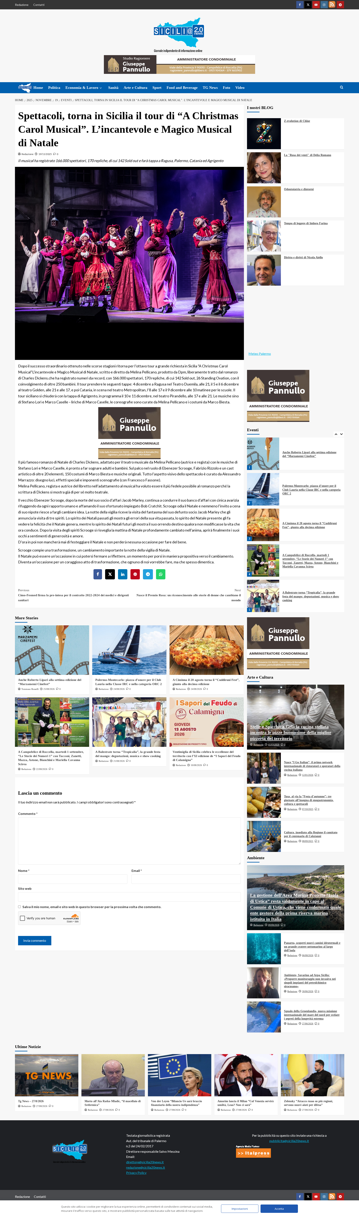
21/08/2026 (119, 761)
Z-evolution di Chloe (297, 121)
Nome (24, 870)
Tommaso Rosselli (30, 689)
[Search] (341, 87)
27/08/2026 (41, 1106)
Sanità (113, 88)
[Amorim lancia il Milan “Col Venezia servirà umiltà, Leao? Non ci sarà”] (246, 1075)
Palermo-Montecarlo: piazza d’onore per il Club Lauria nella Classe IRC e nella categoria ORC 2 (311, 454)
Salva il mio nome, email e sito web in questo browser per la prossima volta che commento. (91, 907)
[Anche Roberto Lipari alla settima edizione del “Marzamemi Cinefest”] (52, 650)
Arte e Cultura (135, 88)
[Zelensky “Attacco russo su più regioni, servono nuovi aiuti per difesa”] (312, 1075)
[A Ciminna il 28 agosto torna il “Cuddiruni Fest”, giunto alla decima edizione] (207, 650)
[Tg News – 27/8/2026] (46, 1075)
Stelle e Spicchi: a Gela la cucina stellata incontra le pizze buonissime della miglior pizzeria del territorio (290, 732)
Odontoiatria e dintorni (299, 189)
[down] (100, 88)
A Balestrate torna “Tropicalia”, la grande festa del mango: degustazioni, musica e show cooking (310, 560)
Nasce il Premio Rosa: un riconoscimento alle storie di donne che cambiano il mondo (188, 595)
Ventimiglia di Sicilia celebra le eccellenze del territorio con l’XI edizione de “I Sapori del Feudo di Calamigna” (207, 756)
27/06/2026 (307, 1023)
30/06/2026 (307, 991)
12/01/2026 (307, 775)
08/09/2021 (307, 841)
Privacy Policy (136, 1173)
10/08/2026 (196, 765)
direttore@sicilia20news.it (145, 1162)
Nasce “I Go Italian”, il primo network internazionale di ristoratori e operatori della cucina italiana (312, 766)
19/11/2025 (45, 154)
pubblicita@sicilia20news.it (289, 1141)
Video (240, 88)
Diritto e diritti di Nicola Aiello (303, 257)
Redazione (21, 4)
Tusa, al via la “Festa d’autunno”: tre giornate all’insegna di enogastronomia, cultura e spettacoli (309, 800)
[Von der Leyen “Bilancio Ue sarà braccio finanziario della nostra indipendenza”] (179, 1075)
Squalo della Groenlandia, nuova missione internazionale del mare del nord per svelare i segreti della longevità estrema (311, 1015)
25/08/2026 (49, 689)
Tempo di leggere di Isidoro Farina (306, 223)
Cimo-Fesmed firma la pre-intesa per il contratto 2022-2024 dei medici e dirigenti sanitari (73, 595)
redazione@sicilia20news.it (145, 1167)
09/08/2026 (273, 925)
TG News (210, 88)
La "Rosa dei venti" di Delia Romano (307, 155)
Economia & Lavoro (81, 88)
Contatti (38, 4)
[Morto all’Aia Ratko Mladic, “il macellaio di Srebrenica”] (113, 1075)
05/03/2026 (273, 744)
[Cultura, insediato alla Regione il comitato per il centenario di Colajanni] (264, 836)
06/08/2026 (307, 955)
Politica (54, 88)
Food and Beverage (182, 88)
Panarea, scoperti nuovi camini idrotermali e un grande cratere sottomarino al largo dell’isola (312, 946)
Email (137, 870)
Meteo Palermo (259, 354)
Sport (156, 88)
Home (38, 88)
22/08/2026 (41, 769)
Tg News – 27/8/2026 (31, 1101)
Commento (28, 813)
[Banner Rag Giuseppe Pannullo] (129, 432)
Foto (226, 88)
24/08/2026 (119, 689)
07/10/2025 (307, 809)
